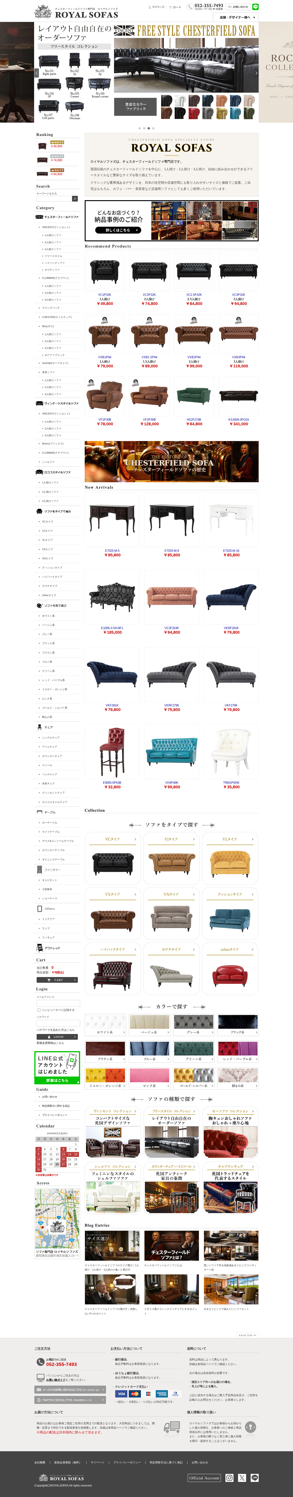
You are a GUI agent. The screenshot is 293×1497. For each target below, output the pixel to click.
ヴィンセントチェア (53, 792)
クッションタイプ (52, 567)
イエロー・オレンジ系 (54, 689)
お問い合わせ (49, 1096)
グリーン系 (48, 671)
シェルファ (48, 461)
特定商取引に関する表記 (56, 1105)
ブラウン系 (48, 652)
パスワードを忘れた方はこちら (56, 1029)
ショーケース (49, 898)
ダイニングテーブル (53, 859)
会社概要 (39, 1462)
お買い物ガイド (55, 1380)
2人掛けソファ (50, 491)
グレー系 (47, 634)
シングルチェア (51, 737)
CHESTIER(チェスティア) (57, 317)
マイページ (97, 1462)
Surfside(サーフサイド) (55, 363)
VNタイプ (47, 558)
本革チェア (48, 783)
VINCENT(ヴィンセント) (56, 227)
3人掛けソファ (50, 501)
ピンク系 (47, 698)
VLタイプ (47, 539)
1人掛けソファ (50, 482)
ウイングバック (51, 307)
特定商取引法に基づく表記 (166, 1462)
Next (256, 73)
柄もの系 (47, 717)
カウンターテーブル (53, 850)
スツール (47, 765)
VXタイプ (47, 549)
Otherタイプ (49, 595)
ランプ (46, 928)
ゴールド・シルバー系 (54, 707)
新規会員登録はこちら (50, 1043)
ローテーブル (49, 822)
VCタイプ (47, 521)
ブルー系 (47, 661)
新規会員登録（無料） (68, 1462)
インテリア (48, 919)
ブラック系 (48, 643)
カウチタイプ (49, 585)
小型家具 (47, 889)
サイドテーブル (51, 831)
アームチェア (49, 746)
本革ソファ (48, 372)
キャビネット (49, 880)
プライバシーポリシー (54, 1115)
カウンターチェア (52, 756)
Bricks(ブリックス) (53, 443)
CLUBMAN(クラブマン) (55, 278)
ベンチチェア (49, 774)
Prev (36, 73)
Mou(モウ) (48, 326)
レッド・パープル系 (53, 680)
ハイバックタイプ (52, 576)
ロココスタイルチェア (54, 802)
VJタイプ (47, 530)
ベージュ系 (48, 625)
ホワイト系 (48, 615)
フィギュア (48, 937)
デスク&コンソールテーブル (58, 841)
